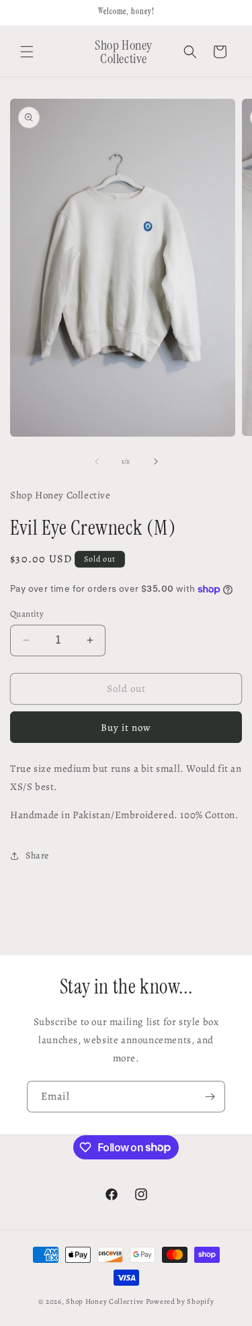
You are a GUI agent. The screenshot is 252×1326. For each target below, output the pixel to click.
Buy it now (126, 727)
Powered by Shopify (180, 1301)
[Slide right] (156, 461)
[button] (27, 52)
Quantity (27, 613)
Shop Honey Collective (105, 1301)
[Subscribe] (209, 1096)
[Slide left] (97, 461)
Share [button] (37, 855)
